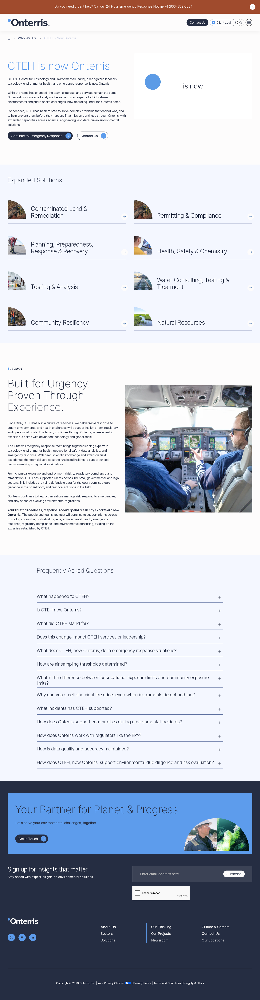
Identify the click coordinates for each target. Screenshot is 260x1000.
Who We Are (27, 38)
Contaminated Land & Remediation (59, 212)
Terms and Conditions (167, 983)
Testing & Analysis (54, 287)
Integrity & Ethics (193, 983)
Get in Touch (28, 839)
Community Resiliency (60, 322)
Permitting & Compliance (189, 215)
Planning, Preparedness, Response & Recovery (62, 248)
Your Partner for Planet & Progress (96, 809)
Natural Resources (181, 322)
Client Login (224, 22)
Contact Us (197, 22)
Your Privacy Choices (111, 983)
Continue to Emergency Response (36, 136)
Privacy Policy (142, 983)
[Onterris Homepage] (9, 38)
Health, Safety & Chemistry (192, 251)
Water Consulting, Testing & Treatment (193, 283)
